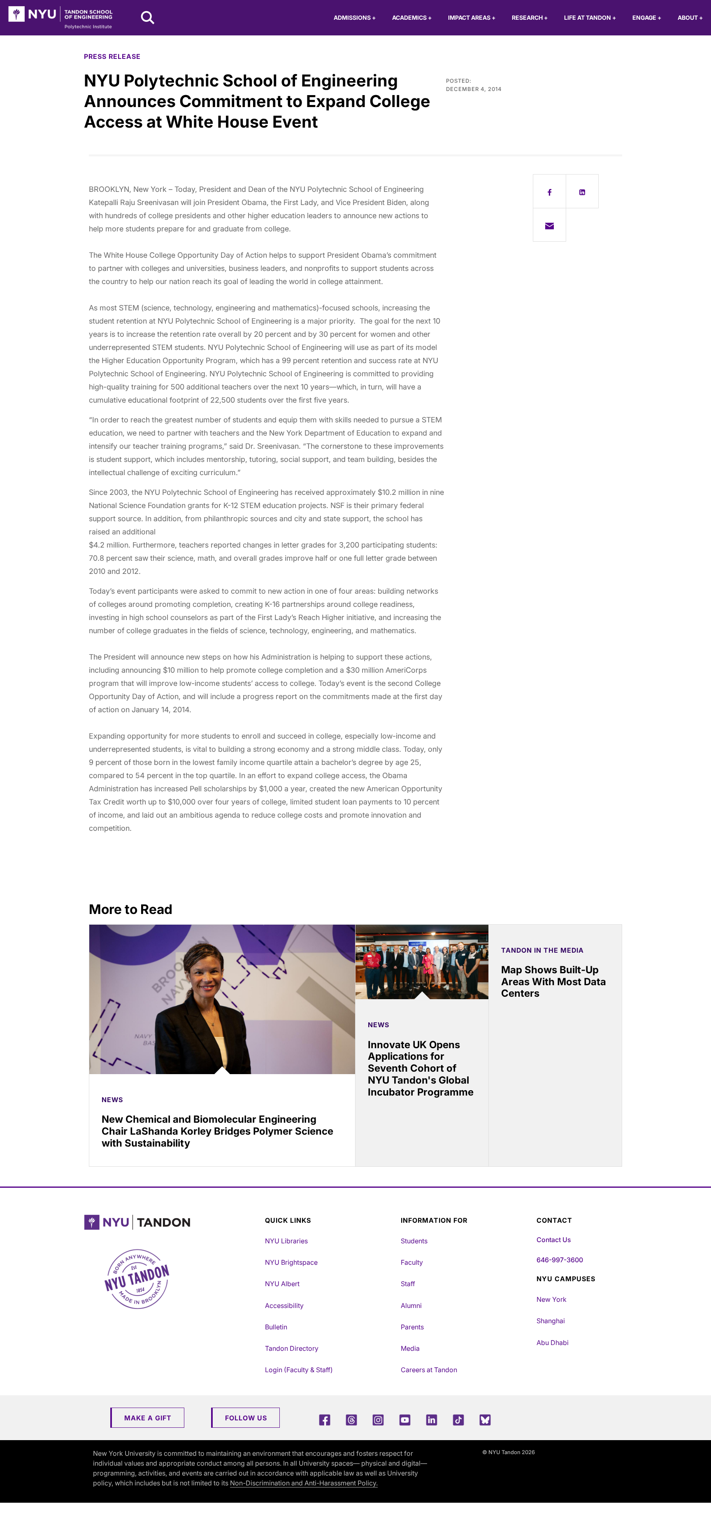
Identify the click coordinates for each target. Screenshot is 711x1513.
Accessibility (284, 1305)
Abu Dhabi (553, 1342)
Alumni (411, 1305)
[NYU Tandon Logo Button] (172, 1223)
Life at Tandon (590, 17)
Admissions (355, 17)
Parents (412, 1327)
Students (414, 1241)
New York (552, 1299)
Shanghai (551, 1321)
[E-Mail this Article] (549, 225)
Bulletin (276, 1327)
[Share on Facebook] (549, 191)
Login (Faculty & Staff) (299, 1370)
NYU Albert (282, 1284)
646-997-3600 (560, 1260)
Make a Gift (148, 1418)
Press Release (112, 56)
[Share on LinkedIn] (582, 191)
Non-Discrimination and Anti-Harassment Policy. (304, 1483)
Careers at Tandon (429, 1370)
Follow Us (246, 1418)
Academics (412, 17)
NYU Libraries (286, 1241)
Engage (646, 17)
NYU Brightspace (291, 1262)
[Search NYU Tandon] (148, 18)
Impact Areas (471, 17)
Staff (408, 1284)
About (690, 17)
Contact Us (554, 1240)
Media (410, 1348)
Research (530, 17)
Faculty (412, 1262)
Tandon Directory (291, 1348)
